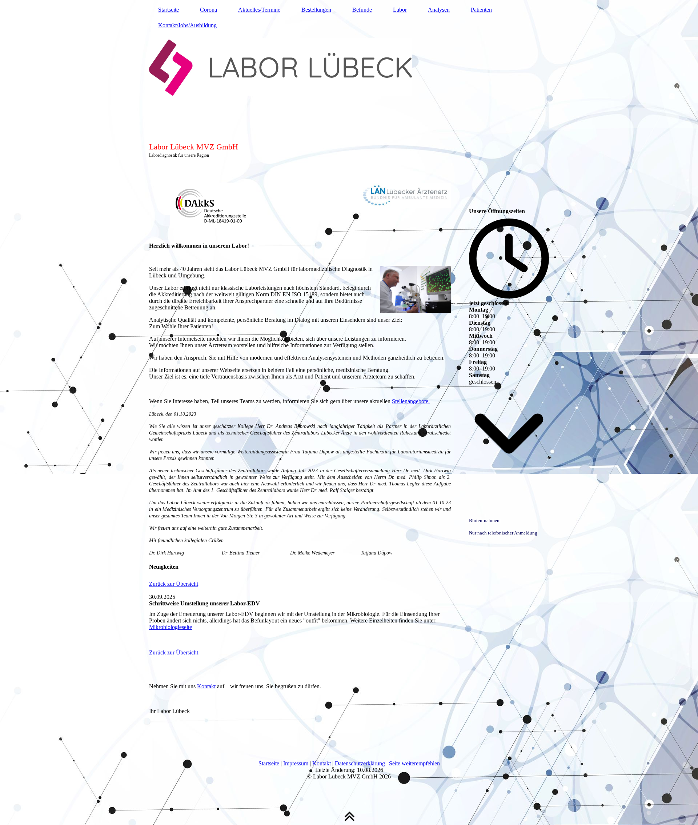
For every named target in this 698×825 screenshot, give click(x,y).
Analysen (439, 10)
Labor (400, 10)
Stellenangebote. (411, 401)
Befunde (362, 10)
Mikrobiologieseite (170, 627)
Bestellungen (316, 10)
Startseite (168, 10)
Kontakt (206, 686)
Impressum (295, 763)
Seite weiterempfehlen (414, 763)
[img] (349, 82)
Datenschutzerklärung (360, 763)
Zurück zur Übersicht (173, 584)
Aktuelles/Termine (259, 10)
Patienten (481, 10)
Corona (208, 10)
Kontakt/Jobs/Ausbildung (187, 25)
